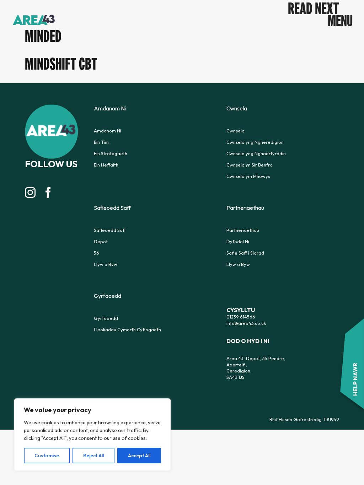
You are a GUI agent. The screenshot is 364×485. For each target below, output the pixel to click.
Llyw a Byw (105, 264)
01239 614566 (240, 317)
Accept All (139, 455)
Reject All (93, 455)
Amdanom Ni (107, 130)
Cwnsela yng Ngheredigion (255, 142)
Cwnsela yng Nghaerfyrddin (256, 153)
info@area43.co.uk (246, 323)
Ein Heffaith (106, 165)
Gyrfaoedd (106, 318)
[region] (92, 434)
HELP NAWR (355, 379)
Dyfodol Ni (237, 241)
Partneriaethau (242, 230)
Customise (46, 455)
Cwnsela (235, 130)
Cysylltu (240, 310)
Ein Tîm (101, 142)
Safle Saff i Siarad (245, 253)
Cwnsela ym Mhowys (248, 176)
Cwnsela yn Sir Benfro (249, 165)
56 (96, 253)
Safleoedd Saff (110, 230)
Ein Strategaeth (110, 153)
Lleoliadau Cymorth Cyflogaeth (127, 329)
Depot (101, 241)
